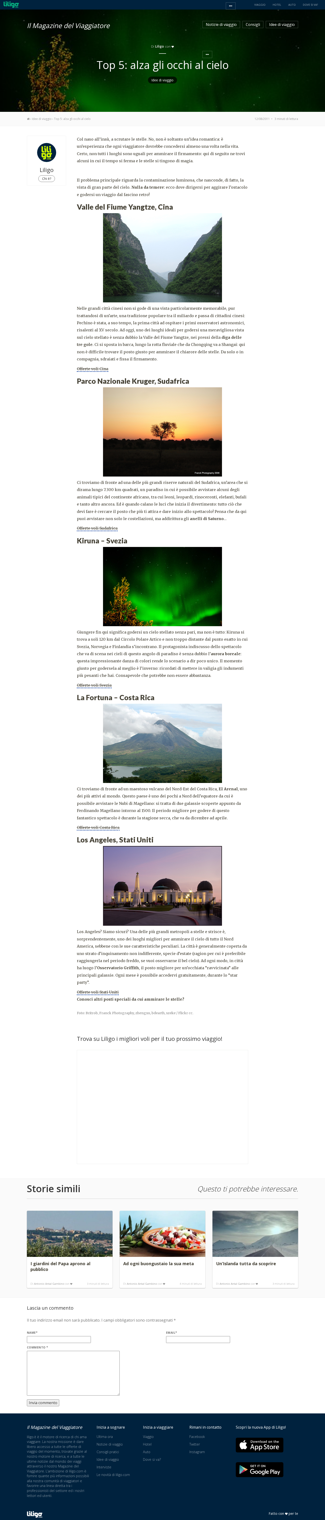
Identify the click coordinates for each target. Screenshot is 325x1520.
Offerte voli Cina (92, 368)
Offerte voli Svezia (94, 685)
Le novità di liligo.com (113, 1474)
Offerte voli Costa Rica (98, 827)
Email (171, 1333)
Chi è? (46, 178)
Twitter (194, 1444)
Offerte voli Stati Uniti (98, 992)
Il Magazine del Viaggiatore (68, 25)
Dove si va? (152, 1459)
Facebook (197, 1436)
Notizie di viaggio (221, 24)
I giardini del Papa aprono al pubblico (60, 1266)
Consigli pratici (108, 1452)
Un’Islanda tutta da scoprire (246, 1263)
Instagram (197, 1452)
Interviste (104, 1467)
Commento (37, 1347)
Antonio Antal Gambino (49, 1283)
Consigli (253, 24)
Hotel (147, 1444)
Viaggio (148, 1436)
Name (32, 1333)
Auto (146, 1452)
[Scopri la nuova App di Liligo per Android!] (259, 1469)
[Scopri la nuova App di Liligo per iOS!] (259, 1445)
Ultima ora (105, 1436)
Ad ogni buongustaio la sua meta (158, 1263)
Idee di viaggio (282, 24)
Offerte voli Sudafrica (97, 528)
